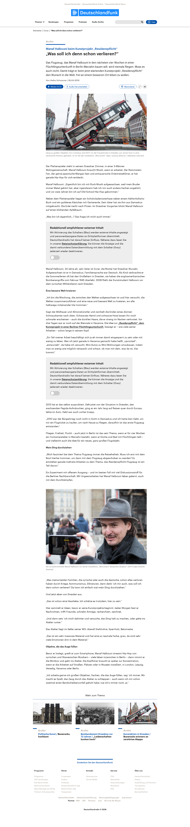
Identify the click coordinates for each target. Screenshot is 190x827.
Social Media (91, 779)
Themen (38, 22)
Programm (68, 22)
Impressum (127, 797)
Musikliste (115, 786)
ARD (78, 801)
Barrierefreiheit (141, 792)
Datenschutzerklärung (74, 243)
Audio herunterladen (78, 87)
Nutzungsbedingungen (109, 797)
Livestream (66, 776)
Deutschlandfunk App (70, 786)
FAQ (112, 776)
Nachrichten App (68, 789)
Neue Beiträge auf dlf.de (44, 789)
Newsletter (115, 779)
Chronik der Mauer (112, 801)
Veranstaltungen (118, 782)
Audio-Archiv (98, 22)
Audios (64, 779)
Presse (137, 779)
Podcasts (83, 22)
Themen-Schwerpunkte (44, 792)
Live (153, 22)
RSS (112, 789)
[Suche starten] (142, 22)
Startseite (37, 30)
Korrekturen (140, 789)
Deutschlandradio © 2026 (95, 809)
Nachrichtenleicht (42, 786)
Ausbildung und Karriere (145, 782)
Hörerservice (91, 776)
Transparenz (140, 786)
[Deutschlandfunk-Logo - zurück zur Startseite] (95, 12)
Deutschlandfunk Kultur (92, 4)
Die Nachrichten (41, 782)
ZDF (84, 801)
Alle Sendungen (41, 779)
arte (100, 801)
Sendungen (53, 22)
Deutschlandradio (72, 4)
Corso (46, 30)
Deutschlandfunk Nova (115, 4)
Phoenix (92, 801)
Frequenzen (66, 792)
